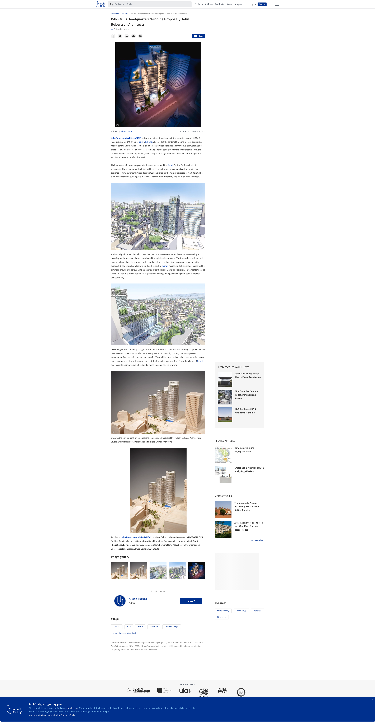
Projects (198, 4)
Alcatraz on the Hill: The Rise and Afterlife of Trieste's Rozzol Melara (248, 526)
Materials (258, 610)
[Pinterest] (140, 36)
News (229, 4)
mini (129, 626)
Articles (209, 4)
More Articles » (257, 540)
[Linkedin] (127, 36)
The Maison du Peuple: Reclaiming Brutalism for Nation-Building (246, 506)
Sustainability (223, 610)
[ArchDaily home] (100, 4)
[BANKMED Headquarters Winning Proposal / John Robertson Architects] (119, 570)
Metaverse (221, 617)
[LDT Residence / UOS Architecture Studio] (225, 414)
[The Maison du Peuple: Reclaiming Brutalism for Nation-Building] (223, 509)
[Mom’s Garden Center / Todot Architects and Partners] (225, 397)
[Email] (133, 36)
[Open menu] (277, 4)
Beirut (141, 142)
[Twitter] (120, 36)
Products (219, 4)
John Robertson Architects (125, 633)
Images (238, 4)
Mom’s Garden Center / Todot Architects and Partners (246, 395)
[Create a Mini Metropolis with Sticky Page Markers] (223, 474)
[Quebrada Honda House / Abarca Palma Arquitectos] (225, 379)
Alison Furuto (138, 599)
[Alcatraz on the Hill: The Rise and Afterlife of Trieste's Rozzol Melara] (223, 529)
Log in (253, 4)
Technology (241, 610)
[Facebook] (113, 36)
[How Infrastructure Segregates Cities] (223, 454)
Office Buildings (171, 626)
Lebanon (149, 142)
